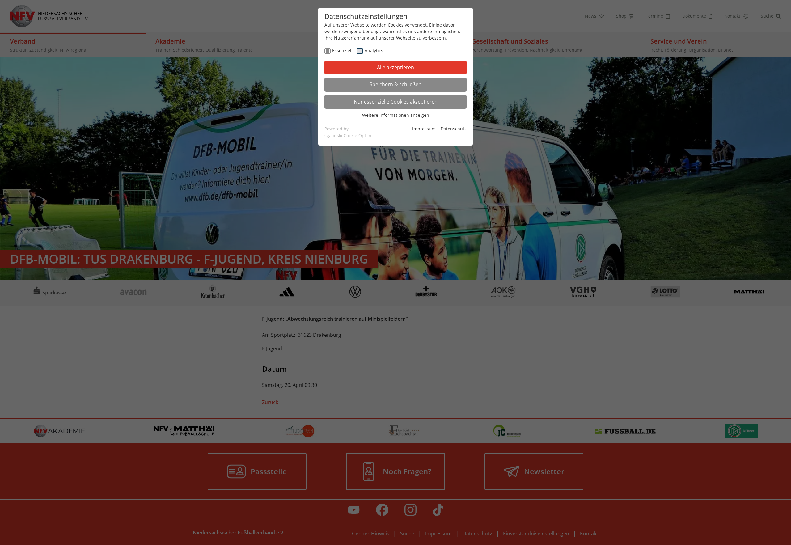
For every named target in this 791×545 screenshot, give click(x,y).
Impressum (424, 129)
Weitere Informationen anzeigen (395, 115)
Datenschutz (454, 129)
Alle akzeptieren (395, 67)
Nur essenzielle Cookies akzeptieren (396, 101)
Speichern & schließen (395, 84)
